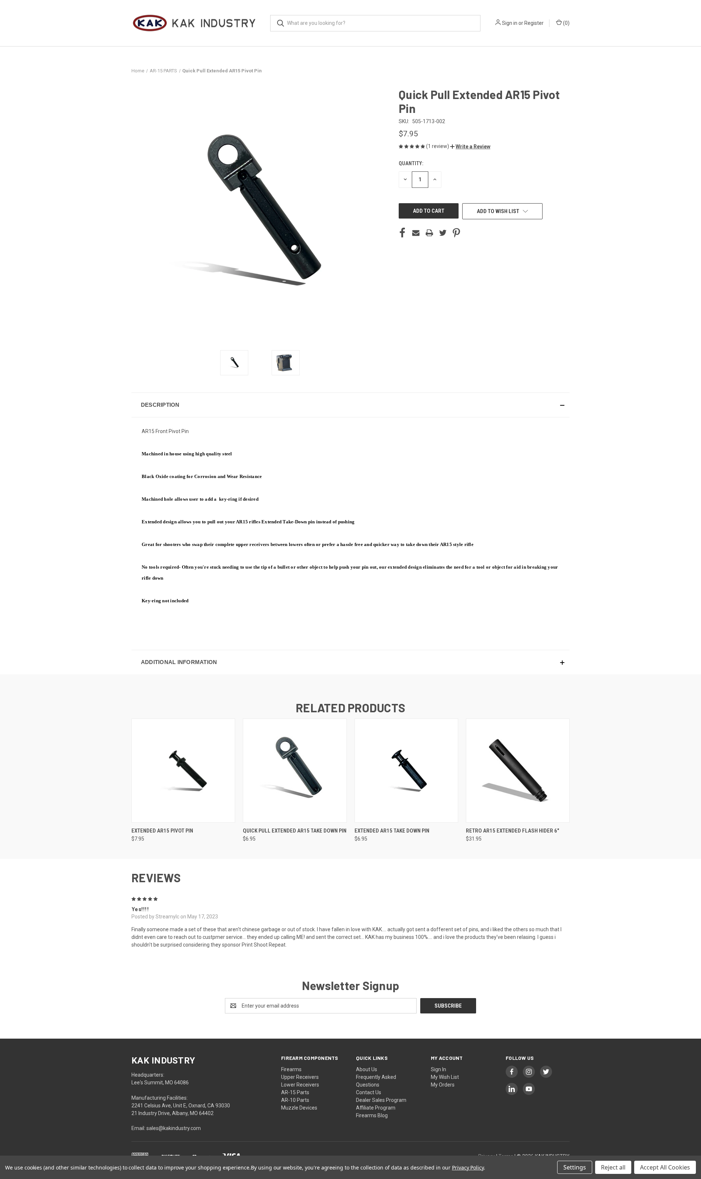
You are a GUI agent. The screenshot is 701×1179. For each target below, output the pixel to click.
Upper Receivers (300, 1077)
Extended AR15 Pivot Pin (162, 830)
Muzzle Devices (299, 1108)
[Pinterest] (456, 233)
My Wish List (445, 1077)
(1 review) (438, 146)
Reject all (613, 1167)
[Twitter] (443, 233)
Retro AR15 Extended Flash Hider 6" (512, 830)
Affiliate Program (375, 1108)
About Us (366, 1069)
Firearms (291, 1069)
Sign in (509, 23)
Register (534, 23)
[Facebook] (402, 233)
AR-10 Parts (295, 1100)
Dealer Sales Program (381, 1100)
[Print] (429, 233)
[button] (470, 146)
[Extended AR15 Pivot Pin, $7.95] (183, 770)
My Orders (443, 1085)
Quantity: (411, 163)
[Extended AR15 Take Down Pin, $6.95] (406, 770)
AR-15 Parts (295, 1092)
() (566, 23)
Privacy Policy (468, 1167)
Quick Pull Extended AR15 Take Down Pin (294, 830)
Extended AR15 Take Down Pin (392, 830)
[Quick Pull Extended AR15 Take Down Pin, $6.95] (294, 770)
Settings (574, 1167)
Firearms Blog (372, 1115)
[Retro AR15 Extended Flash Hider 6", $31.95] (517, 770)
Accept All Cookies (665, 1167)
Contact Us (368, 1092)
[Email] (416, 233)
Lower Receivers (300, 1085)
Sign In (438, 1069)
